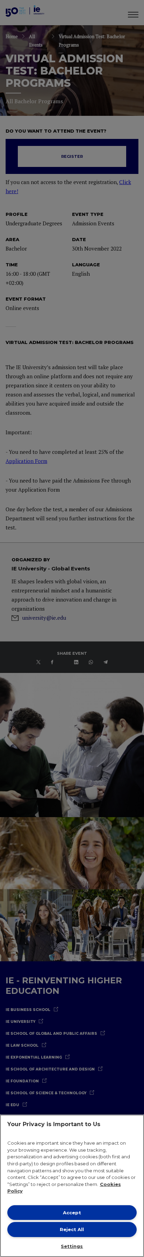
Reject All (72, 1229)
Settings (72, 1246)
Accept (72, 1212)
